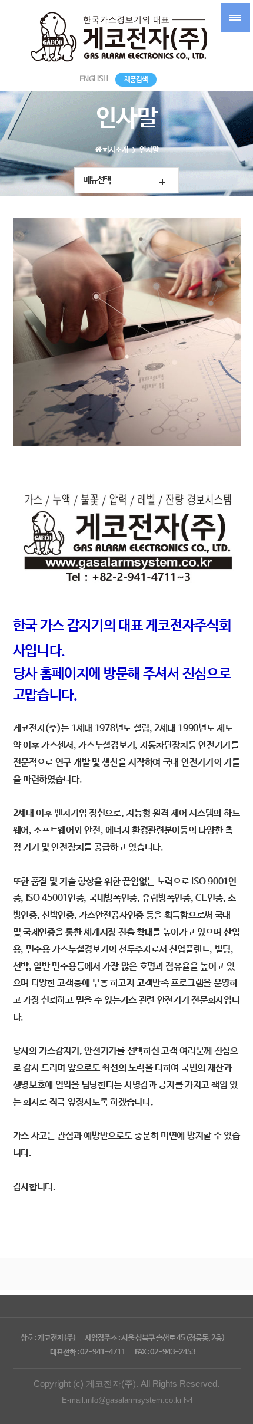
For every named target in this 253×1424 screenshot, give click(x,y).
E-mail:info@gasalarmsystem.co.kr (123, 1400)
